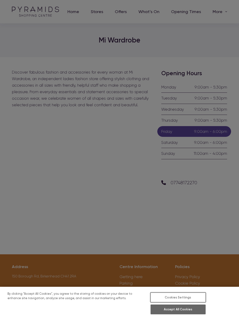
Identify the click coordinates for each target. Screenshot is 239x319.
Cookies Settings (178, 297)
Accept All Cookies (178, 309)
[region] (119, 303)
